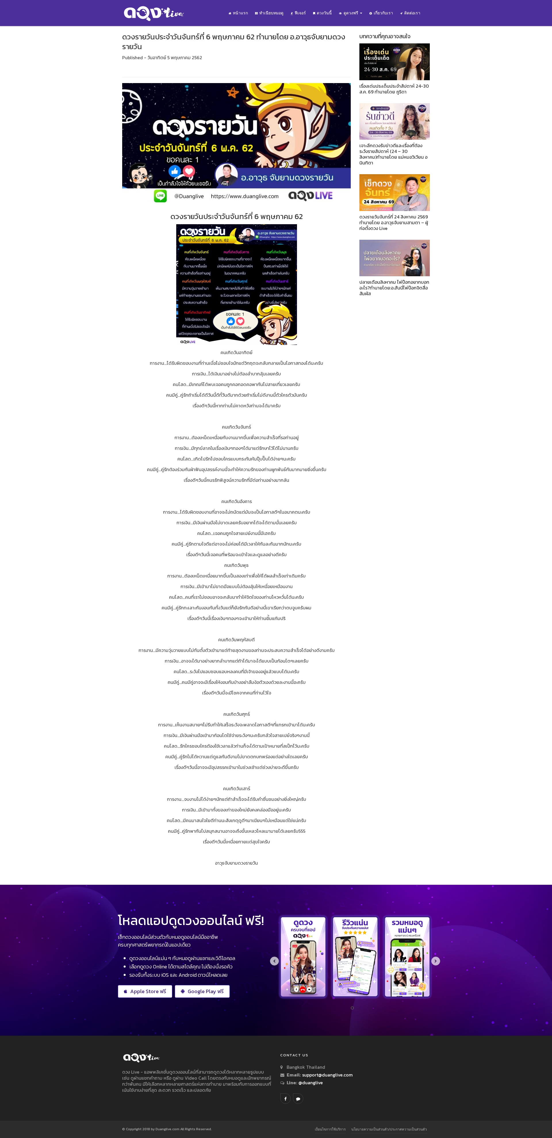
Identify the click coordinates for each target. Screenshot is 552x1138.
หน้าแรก (240, 13)
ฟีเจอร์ (300, 13)
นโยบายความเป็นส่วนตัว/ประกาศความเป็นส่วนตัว (389, 1129)
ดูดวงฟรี (351, 13)
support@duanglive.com (327, 1074)
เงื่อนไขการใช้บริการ (330, 1129)
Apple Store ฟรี (148, 991)
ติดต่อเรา (412, 13)
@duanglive (310, 1082)
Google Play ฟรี (206, 991)
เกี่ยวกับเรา (383, 13)
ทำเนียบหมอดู (271, 13)
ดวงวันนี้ (324, 13)
